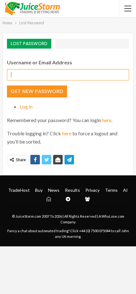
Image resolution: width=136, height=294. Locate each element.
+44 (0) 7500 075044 (94, 231)
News (53, 190)
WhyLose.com (113, 216)
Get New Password (37, 91)
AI (125, 190)
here (106, 120)
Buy (39, 190)
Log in (26, 106)
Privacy (92, 190)
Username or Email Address (39, 62)
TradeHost (19, 190)
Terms (111, 190)
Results (72, 190)
